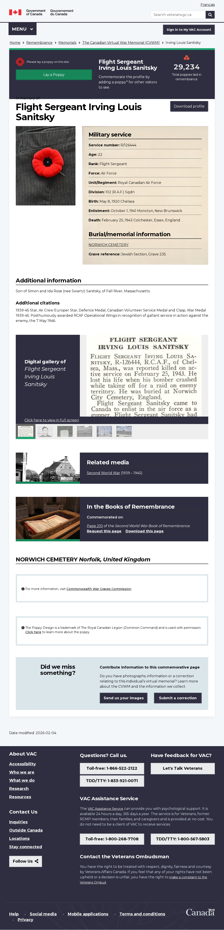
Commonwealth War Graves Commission (98, 589)
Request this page (104, 531)
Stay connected (25, 847)
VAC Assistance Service (105, 809)
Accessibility (22, 764)
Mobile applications (88, 914)
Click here (33, 632)
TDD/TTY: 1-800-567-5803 (182, 839)
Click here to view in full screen (51, 420)
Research (19, 788)
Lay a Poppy (54, 75)
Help (14, 914)
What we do (22, 780)
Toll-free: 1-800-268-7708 (111, 839)
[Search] (210, 15)
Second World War (103, 473)
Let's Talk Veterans (182, 768)
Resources (20, 797)
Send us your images (124, 698)
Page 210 (95, 526)
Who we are (21, 772)
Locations (19, 838)
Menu (20, 29)
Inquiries (18, 822)
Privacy (25, 919)
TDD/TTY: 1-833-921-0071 (112, 780)
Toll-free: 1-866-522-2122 (111, 768)
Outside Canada (26, 830)
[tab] (25, 431)
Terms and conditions (142, 914)
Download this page (145, 531)
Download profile (189, 106)
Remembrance (39, 43)
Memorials (67, 43)
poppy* (121, 82)
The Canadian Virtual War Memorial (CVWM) (121, 43)
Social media (43, 914)
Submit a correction (178, 698)
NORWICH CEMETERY (108, 245)
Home (15, 43)
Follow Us (27, 863)
